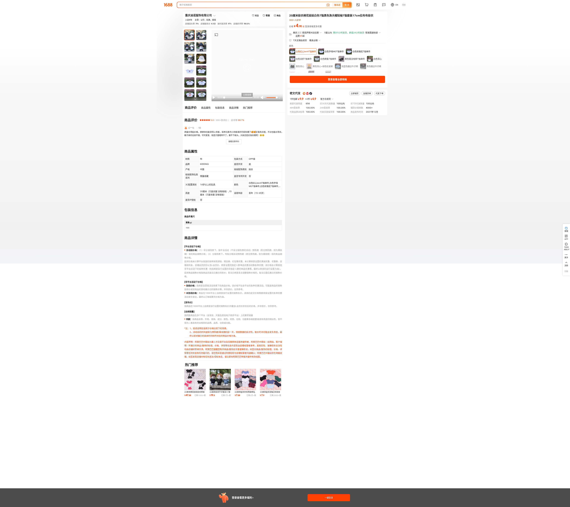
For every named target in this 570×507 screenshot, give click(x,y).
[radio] (201, 120)
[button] (247, 68)
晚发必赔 (313, 40)
